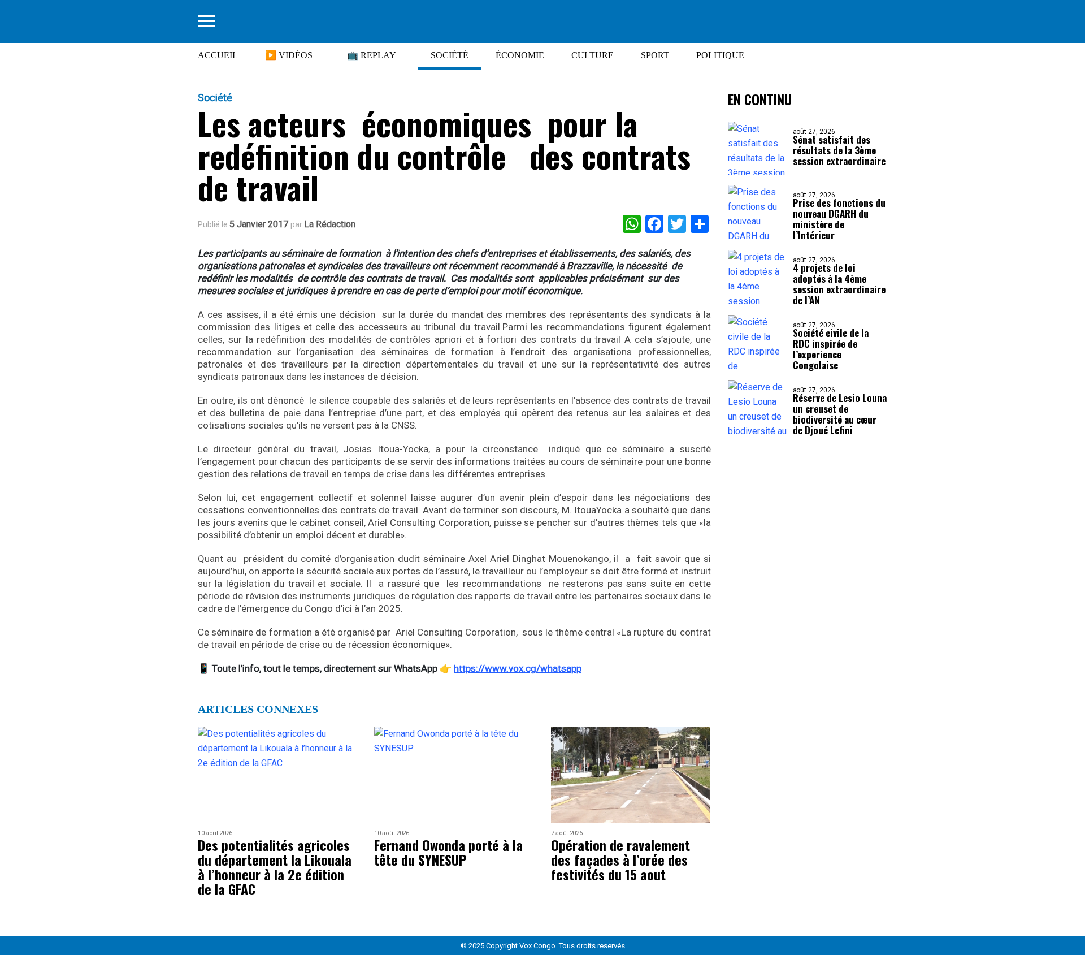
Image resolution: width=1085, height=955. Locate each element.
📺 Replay (371, 55)
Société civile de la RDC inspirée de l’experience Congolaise (831, 348)
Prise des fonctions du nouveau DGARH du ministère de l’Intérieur (839, 218)
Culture (592, 55)
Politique (720, 55)
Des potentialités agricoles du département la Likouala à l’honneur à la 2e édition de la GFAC (274, 866)
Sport (655, 55)
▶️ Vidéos (289, 55)
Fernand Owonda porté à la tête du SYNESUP (448, 852)
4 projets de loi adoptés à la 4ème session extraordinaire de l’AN (839, 283)
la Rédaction (329, 224)
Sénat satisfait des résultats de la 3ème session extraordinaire (839, 150)
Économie (520, 55)
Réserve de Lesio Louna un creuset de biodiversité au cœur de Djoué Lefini (840, 413)
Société (449, 55)
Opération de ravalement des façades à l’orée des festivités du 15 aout (620, 859)
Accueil (218, 55)
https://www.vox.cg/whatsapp (517, 668)
